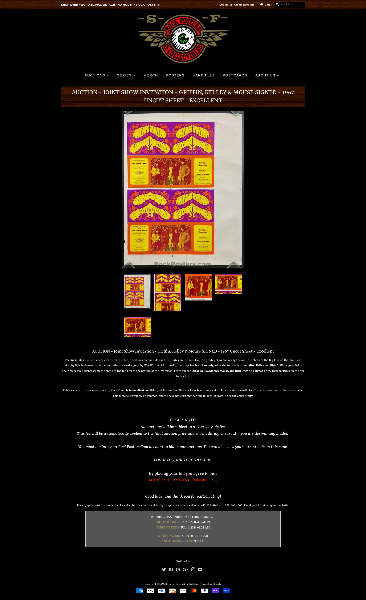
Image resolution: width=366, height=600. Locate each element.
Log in (223, 4)
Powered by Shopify (210, 584)
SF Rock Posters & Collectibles (181, 584)
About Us (266, 75)
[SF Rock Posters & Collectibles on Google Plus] (185, 570)
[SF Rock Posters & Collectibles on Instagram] (193, 570)
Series (125, 75)
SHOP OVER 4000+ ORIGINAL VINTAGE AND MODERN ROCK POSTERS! (110, 4)
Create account (244, 4)
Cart (267, 4)
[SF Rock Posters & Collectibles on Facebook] (171, 570)
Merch (151, 75)
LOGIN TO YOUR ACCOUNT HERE (183, 460)
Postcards (235, 75)
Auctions (95, 75)
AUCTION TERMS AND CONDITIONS (182, 480)
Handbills (204, 75)
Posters (175, 75)
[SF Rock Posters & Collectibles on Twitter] (164, 570)
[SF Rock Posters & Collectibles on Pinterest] (178, 570)
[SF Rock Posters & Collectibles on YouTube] (200, 570)
